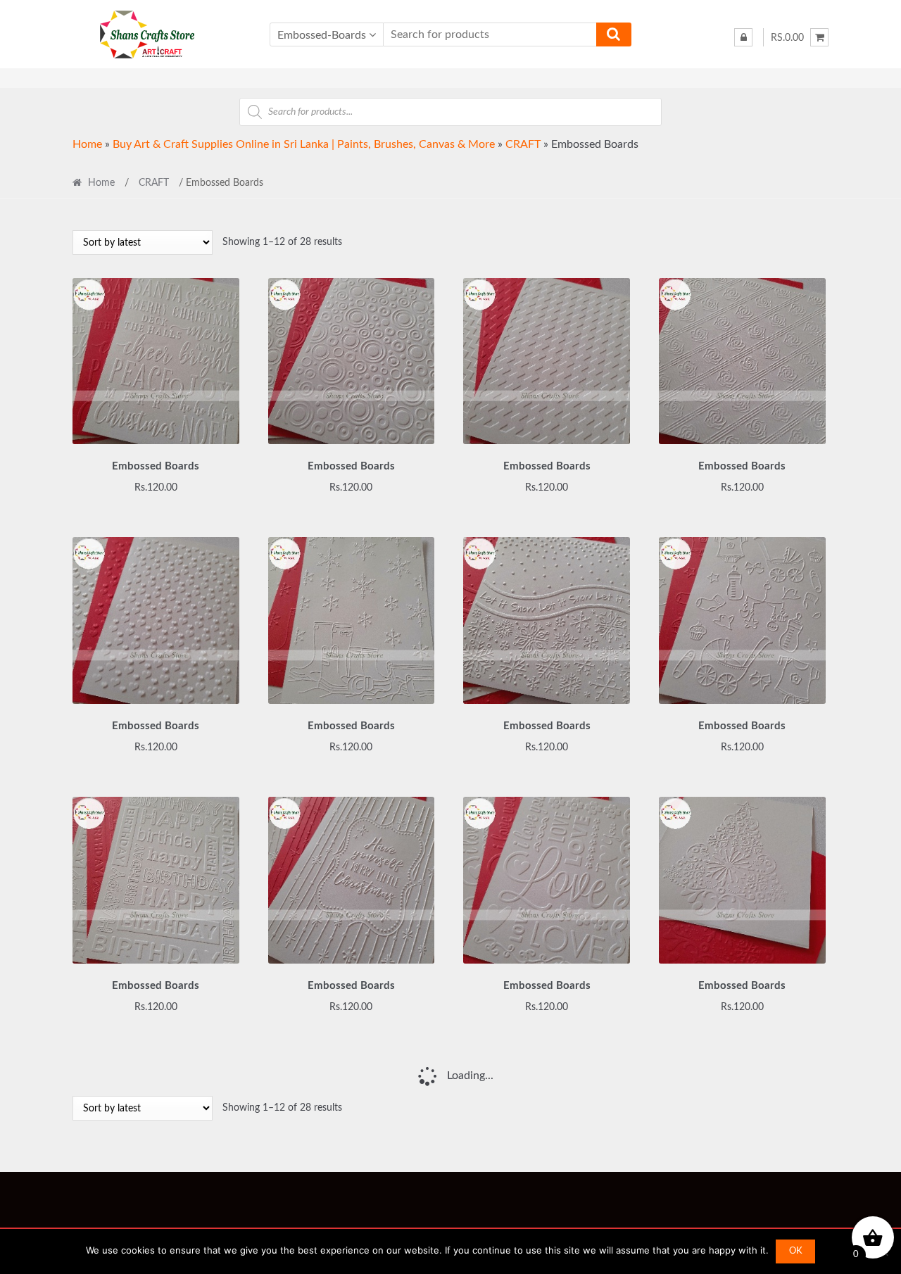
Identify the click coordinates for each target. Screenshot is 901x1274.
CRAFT (523, 144)
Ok (795, 1251)
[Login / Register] (743, 37)
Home (87, 144)
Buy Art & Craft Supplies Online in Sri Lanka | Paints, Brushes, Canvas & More (304, 144)
